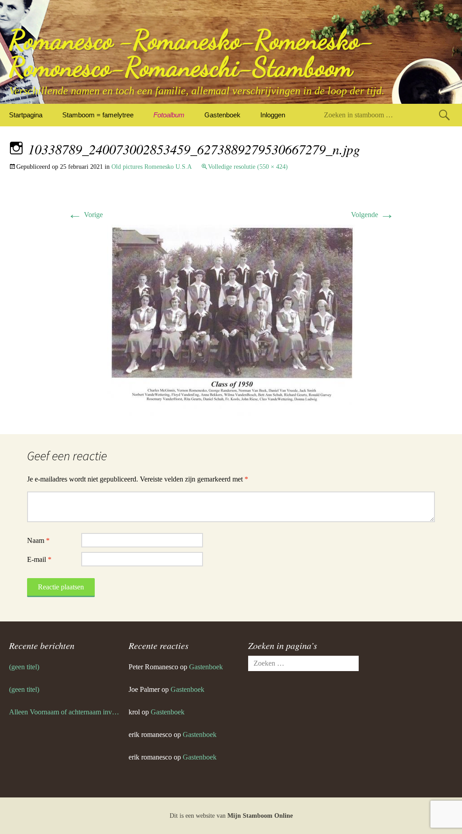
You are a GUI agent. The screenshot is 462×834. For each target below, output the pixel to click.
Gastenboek (222, 115)
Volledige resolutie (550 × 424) (248, 166)
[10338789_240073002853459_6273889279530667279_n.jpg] (231, 320)
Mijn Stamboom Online (260, 815)
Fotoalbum (169, 115)
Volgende (372, 214)
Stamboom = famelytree (98, 115)
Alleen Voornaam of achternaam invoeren (64, 712)
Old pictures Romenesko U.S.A (151, 166)
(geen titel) (24, 667)
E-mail (39, 559)
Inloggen (272, 115)
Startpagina (25, 115)
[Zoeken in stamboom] (444, 115)
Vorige (85, 214)
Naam (38, 540)
